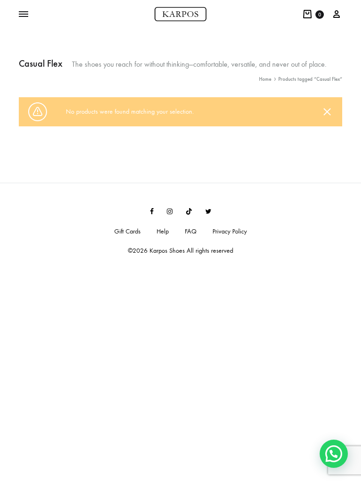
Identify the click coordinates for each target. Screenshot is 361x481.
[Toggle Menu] (23, 14)
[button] (334, 454)
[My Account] (336, 14)
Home (265, 79)
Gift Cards (127, 231)
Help (163, 231)
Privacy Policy (229, 231)
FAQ (190, 231)
